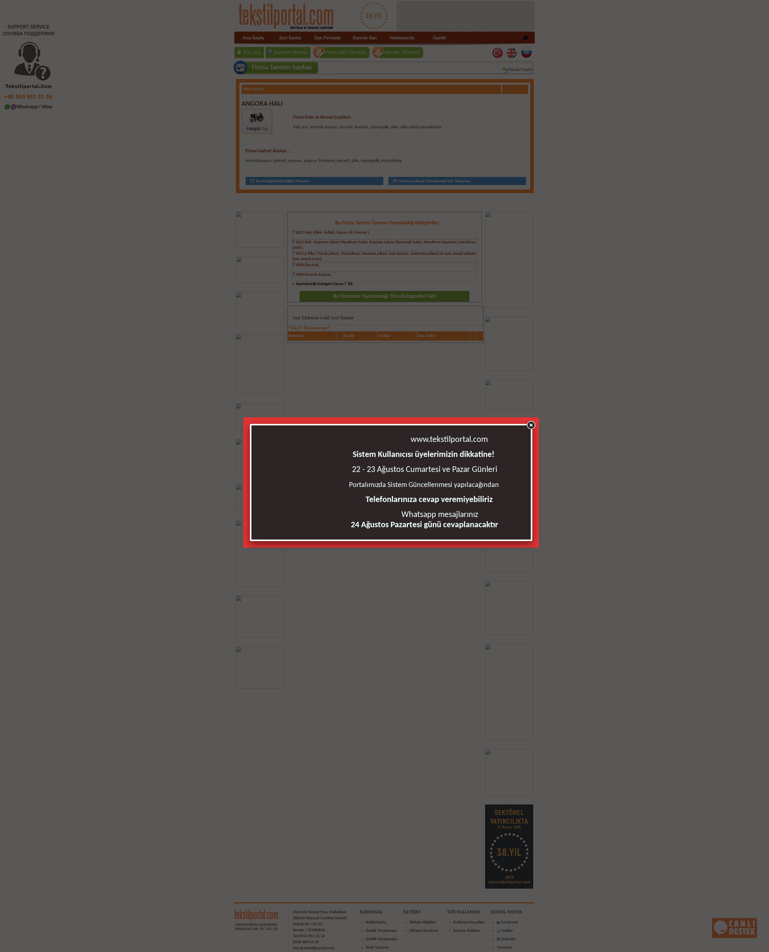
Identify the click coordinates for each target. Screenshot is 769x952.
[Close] (530, 425)
